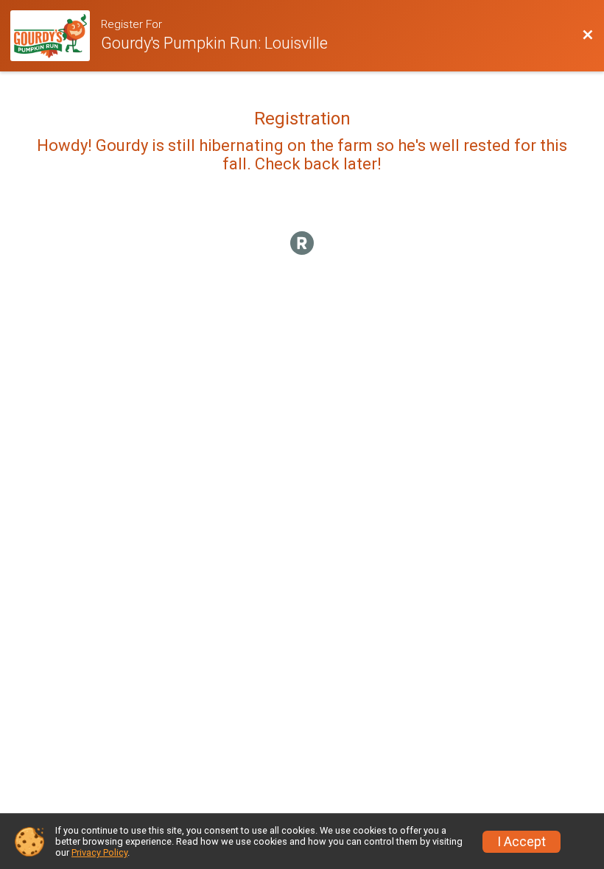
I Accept (521, 841)
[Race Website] (55, 35)
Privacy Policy (99, 852)
